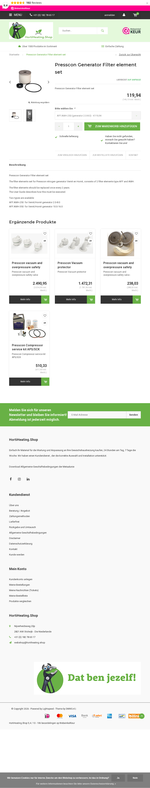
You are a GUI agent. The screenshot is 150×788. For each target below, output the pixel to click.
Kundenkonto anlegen (20, 579)
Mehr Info (25, 299)
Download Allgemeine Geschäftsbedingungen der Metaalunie (41, 466)
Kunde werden (16, 554)
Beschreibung (17, 164)
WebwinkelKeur (67, 723)
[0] (135, 15)
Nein (135, 778)
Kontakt (133, 155)
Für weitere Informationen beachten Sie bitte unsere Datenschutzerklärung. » (76, 784)
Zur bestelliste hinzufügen (108, 155)
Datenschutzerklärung (20, 543)
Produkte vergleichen (20, 601)
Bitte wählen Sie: (65, 108)
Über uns (14, 505)
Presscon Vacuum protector (70, 265)
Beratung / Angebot (19, 510)
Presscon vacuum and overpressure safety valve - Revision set (118, 265)
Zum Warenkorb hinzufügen (116, 126)
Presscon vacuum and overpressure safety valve (27, 265)
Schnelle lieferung (68, 136)
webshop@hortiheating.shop (29, 642)
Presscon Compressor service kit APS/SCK (27, 347)
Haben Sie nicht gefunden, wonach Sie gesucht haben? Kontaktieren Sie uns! (120, 139)
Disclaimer (14, 538)
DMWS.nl (70, 709)
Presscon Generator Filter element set (46, 54)
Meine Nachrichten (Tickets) (24, 590)
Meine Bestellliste (18, 595)
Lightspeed (48, 709)
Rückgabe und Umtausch (22, 527)
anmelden (109, 15)
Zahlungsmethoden (19, 516)
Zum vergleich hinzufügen (72, 155)
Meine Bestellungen (19, 584)
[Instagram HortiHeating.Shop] (19, 479)
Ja (118, 778)
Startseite (14, 54)
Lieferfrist (14, 521)
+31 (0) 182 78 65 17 (44, 15)
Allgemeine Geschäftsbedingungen (28, 532)
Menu (17, 15)
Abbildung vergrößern (40, 102)
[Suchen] (102, 30)
